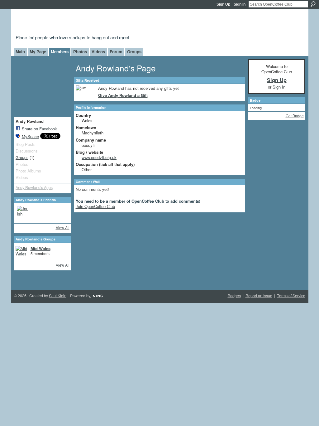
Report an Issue (258, 295)
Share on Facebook (39, 129)
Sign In (239, 4)
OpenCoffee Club (116, 22)
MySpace (30, 136)
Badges (234, 295)
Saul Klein (57, 295)
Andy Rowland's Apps (34, 187)
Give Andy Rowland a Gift (123, 95)
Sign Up (223, 4)
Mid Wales (40, 248)
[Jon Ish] (24, 213)
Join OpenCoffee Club (95, 206)
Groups (22, 157)
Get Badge (295, 115)
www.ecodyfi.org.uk (99, 157)
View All (62, 227)
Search (313, 4)
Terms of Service (291, 295)
